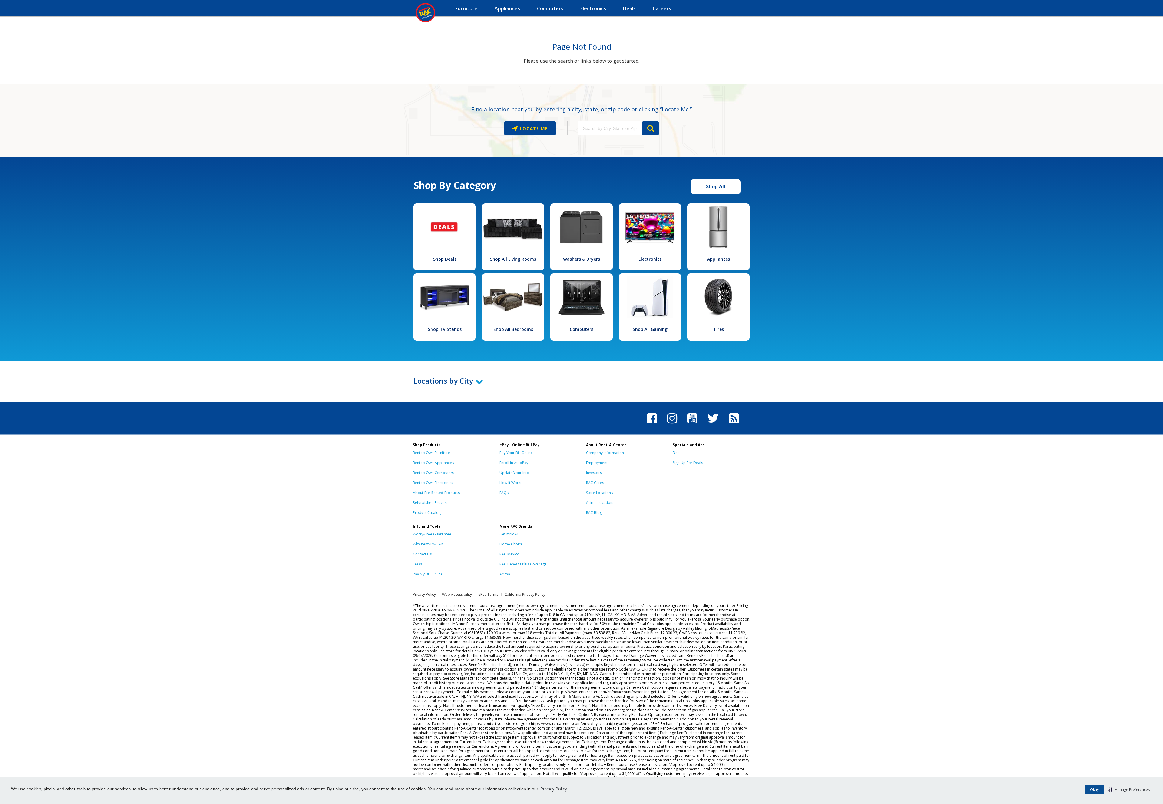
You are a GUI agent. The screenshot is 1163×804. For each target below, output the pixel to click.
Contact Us (422, 554)
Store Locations (599, 492)
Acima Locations (600, 502)
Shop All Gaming (650, 329)
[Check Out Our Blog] (734, 424)
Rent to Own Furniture (431, 452)
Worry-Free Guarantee (432, 534)
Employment (597, 462)
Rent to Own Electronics (433, 482)
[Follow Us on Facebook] (651, 424)
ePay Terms (488, 594)
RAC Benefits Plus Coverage (523, 564)
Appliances (718, 259)
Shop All (715, 186)
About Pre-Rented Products (436, 492)
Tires (718, 329)
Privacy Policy (553, 789)
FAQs (504, 492)
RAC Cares (595, 482)
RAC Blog (594, 512)
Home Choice (511, 544)
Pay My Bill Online (428, 574)
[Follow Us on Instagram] (672, 424)
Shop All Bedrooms (513, 329)
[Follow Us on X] (713, 424)
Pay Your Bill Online (516, 452)
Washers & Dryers (581, 259)
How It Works (510, 482)
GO (650, 128)
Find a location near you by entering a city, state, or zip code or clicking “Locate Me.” (581, 109)
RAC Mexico (509, 554)
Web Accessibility (457, 594)
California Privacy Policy (525, 594)
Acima (504, 574)
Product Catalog (427, 512)
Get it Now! (508, 534)
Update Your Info (514, 472)
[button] (1128, 789)
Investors (594, 472)
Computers (581, 329)
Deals (677, 452)
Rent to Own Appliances (433, 462)
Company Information (605, 452)
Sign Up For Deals (688, 462)
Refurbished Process (430, 502)
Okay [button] (1094, 789)
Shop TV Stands (445, 329)
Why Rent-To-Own (428, 544)
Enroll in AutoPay (513, 462)
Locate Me (533, 128)
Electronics (649, 259)
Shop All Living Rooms (513, 259)
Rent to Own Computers (433, 472)
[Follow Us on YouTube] (692, 424)
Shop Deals (444, 259)
